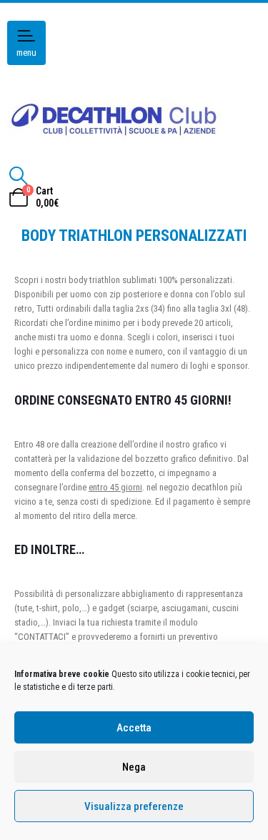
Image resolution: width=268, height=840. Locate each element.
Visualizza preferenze (134, 806)
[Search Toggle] (18, 176)
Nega (134, 767)
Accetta (134, 727)
